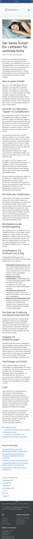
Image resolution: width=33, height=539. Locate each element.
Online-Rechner (7, 488)
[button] (28, 10)
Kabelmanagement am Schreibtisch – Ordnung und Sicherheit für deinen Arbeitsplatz (13, 456)
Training (4, 496)
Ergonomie (5, 483)
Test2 (4, 493)
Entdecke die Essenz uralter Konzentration (15, 460)
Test (3, 491)
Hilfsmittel (5, 485)
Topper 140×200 (21, 155)
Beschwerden (6, 480)
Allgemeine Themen (10, 427)
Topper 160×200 (7, 155)
